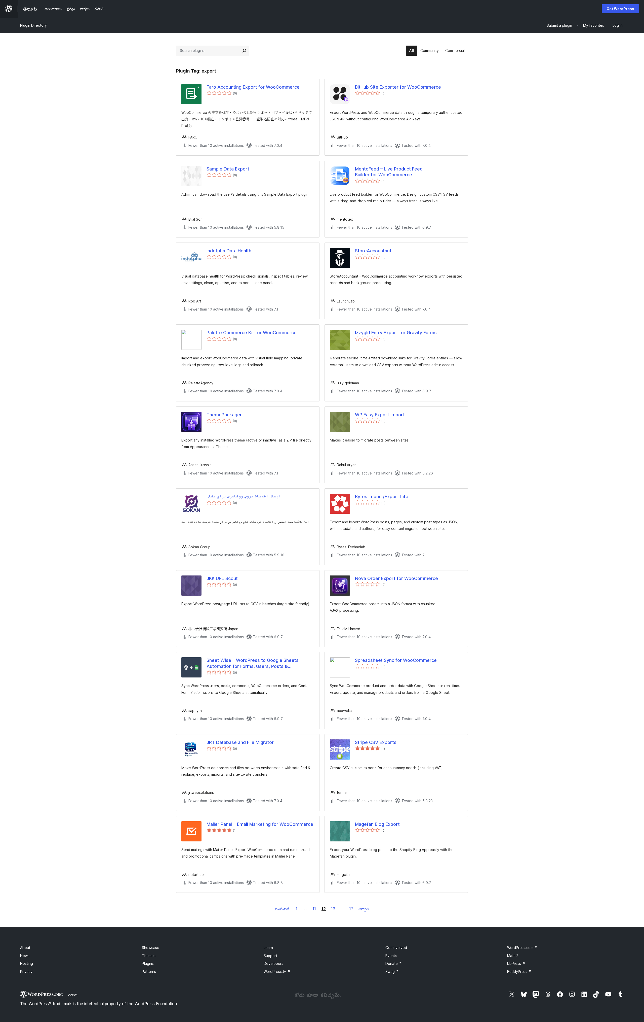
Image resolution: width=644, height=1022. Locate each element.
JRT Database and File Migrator (240, 742)
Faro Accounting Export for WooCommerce (253, 87)
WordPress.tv (277, 971)
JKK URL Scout (222, 578)
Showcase (150, 947)
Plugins (148, 963)
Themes (148, 955)
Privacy (26, 971)
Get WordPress (620, 9)
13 (333, 908)
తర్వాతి (363, 909)
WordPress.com (522, 947)
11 (314, 908)
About (25, 947)
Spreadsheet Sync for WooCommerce (396, 660)
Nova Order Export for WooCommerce (396, 578)
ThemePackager (224, 414)
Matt (513, 955)
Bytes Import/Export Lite (381, 496)
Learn (268, 947)
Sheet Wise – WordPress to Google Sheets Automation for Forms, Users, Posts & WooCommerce (253, 663)
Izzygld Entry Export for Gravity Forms (396, 332)
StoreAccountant (373, 250)
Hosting (26, 963)
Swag (392, 971)
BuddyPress (519, 971)
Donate (393, 963)
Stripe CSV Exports (375, 742)
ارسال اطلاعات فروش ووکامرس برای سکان (244, 496)
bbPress (516, 963)
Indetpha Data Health (229, 250)
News (24, 955)
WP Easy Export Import (380, 414)
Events (391, 955)
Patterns (149, 971)
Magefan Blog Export (377, 824)
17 (351, 908)
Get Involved (396, 947)
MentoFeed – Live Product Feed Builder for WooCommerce (389, 171)
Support (270, 955)
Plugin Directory (33, 25)
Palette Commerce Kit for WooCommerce (252, 332)
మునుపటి (282, 909)
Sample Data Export (228, 169)
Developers (273, 963)
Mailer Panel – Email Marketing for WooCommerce (260, 824)
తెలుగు (72, 995)
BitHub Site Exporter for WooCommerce (398, 87)
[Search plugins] (244, 51)
